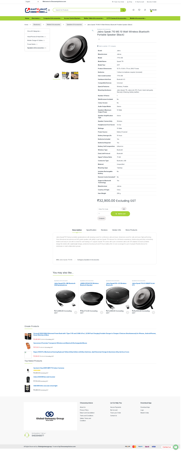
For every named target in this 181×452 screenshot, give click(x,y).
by (60, 446)
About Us (83, 407)
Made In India (145, 413)
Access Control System (72, 18)
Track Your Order (119, 2)
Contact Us (113, 415)
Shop (130, 2)
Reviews (104, 230)
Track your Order (115, 413)
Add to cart (121, 214)
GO (124, 209)
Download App (145, 407)
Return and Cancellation (87, 413)
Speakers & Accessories (74, 24)
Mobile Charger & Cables (36, 40)
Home (27, 18)
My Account (140, 2)
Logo (142, 410)
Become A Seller (151, 2)
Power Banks (32, 44)
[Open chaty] (175, 447)
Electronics (35, 18)
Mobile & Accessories (137, 18)
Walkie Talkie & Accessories (93, 18)
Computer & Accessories (51, 18)
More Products (131, 230)
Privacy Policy (84, 410)
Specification (91, 230)
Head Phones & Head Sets (36, 36)
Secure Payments (115, 407)
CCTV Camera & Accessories (116, 18)
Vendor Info (116, 230)
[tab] (77, 231)
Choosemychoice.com (68, 446)
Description (77, 230)
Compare (113, 46)
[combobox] (86, 10)
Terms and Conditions (86, 415)
